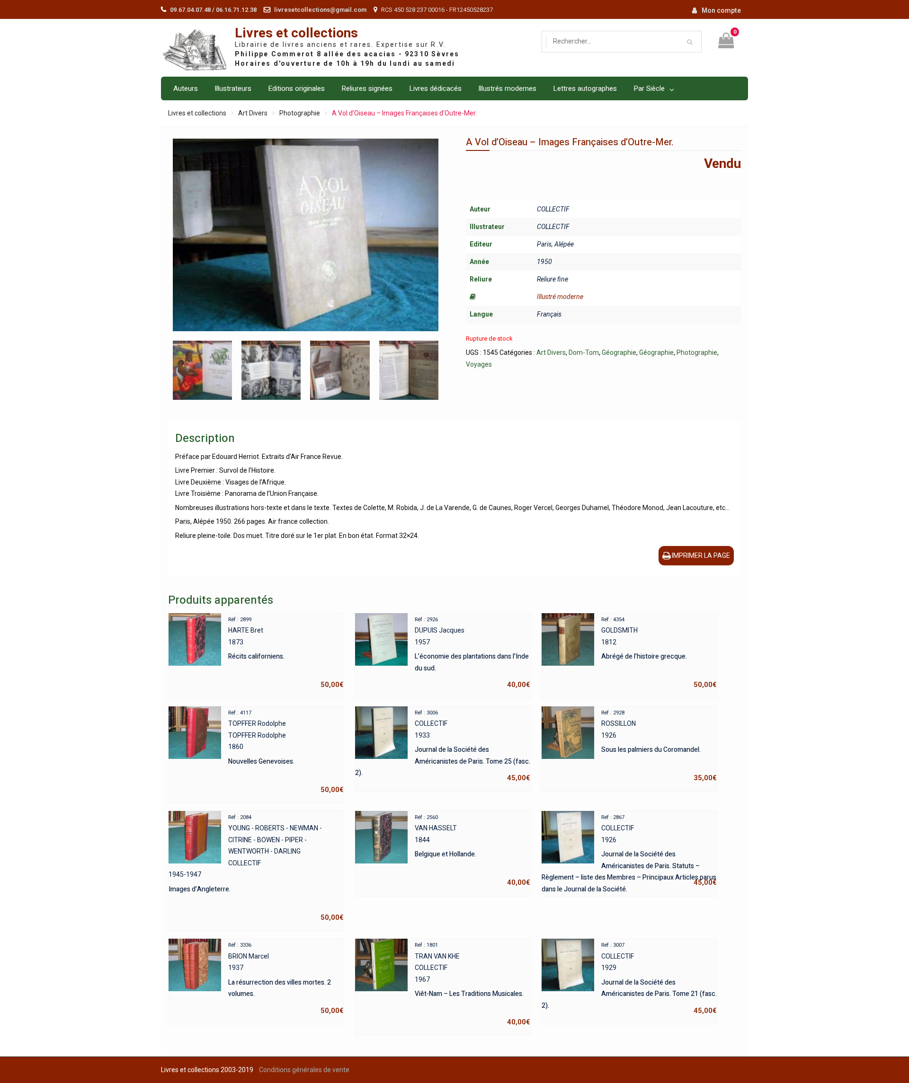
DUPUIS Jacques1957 (472, 652)
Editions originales (296, 88)
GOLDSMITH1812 (659, 652)
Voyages (479, 364)
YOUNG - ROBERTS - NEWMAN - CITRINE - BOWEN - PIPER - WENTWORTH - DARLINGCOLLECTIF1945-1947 (256, 868)
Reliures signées (366, 88)
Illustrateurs (232, 88)
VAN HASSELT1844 (472, 850)
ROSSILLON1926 (659, 746)
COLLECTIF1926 (629, 851)
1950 (544, 261)
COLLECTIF (553, 209)
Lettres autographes (585, 88)
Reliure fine (552, 279)
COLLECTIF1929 (629, 978)
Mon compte (721, 10)
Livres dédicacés (435, 88)
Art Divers (252, 113)
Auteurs (185, 88)
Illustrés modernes (507, 88)
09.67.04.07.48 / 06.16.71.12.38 (213, 9)
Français (549, 314)
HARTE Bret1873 (286, 652)
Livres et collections (296, 33)
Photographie (299, 113)
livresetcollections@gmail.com (320, 9)
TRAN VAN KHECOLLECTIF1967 (472, 984)
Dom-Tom (584, 352)
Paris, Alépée (555, 244)
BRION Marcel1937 (286, 978)
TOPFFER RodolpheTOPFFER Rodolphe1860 (286, 752)
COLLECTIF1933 (442, 746)
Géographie (619, 352)
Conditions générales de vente (304, 1070)
